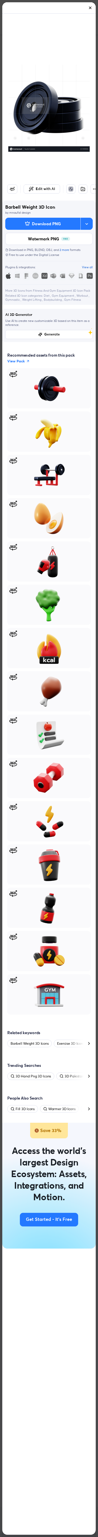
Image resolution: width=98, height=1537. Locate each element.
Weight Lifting (32, 300)
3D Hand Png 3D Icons (33, 1076)
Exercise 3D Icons (70, 1043)
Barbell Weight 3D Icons (29, 1043)
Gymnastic (13, 300)
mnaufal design (20, 212)
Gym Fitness (72, 300)
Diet (47, 295)
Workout (82, 295)
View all (87, 267)
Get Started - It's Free (49, 1219)
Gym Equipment (63, 295)
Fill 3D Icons (25, 1109)
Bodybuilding (53, 300)
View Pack (16, 361)
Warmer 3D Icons (61, 1109)
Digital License (49, 255)
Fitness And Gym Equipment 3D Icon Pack (61, 290)
